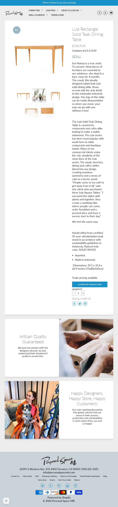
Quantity (77, 289)
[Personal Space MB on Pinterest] (75, 486)
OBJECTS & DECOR (70, 10)
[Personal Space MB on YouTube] (67, 486)
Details (76, 56)
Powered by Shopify (59, 497)
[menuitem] (35, 10)
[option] (39, 55)
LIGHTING (51, 10)
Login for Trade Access (89, 284)
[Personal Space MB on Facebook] (50, 486)
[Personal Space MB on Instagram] (59, 486)
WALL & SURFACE (37, 15)
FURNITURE (34, 10)
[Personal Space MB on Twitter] (42, 486)
